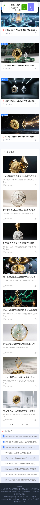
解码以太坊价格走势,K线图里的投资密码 (19, 65)
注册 (24, 7)
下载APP (31, 7)
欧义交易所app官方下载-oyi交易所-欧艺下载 (15, 1)
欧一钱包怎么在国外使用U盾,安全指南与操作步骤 (19, 276)
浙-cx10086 (22, 502)
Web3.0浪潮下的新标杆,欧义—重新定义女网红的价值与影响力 (20, 310)
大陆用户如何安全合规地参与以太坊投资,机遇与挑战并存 (19, 410)
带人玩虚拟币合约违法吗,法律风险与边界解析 (21, 436)
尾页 (27, 425)
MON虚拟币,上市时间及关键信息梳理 (18, 453)
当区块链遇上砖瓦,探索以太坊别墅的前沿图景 (21, 474)
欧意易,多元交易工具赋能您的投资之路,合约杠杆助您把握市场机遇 (19, 243)
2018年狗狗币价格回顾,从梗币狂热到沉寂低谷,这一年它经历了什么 (20, 176)
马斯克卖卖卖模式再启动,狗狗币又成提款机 (20, 447)
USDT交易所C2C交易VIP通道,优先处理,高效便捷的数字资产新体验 (19, 377)
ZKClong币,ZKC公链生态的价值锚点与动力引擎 (19, 209)
